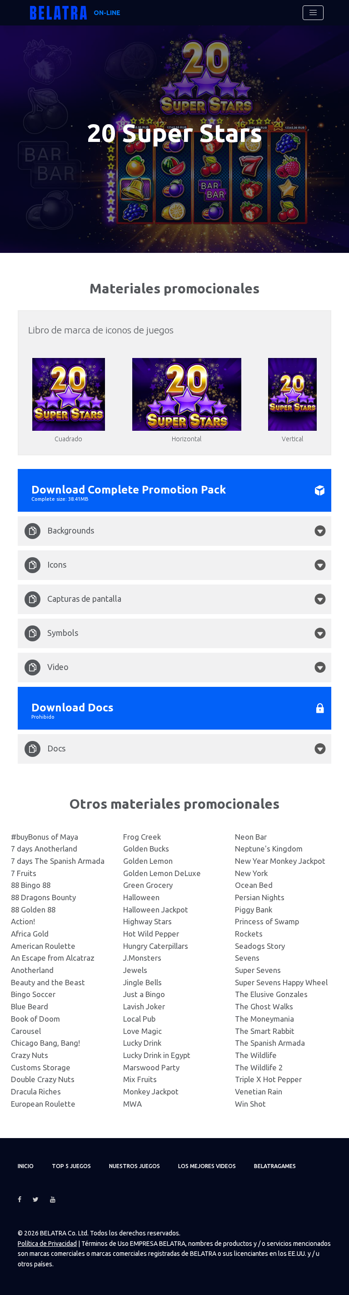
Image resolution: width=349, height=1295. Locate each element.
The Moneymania (264, 1018)
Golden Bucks (146, 848)
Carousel (26, 1031)
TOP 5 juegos (71, 1166)
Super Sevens (258, 970)
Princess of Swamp (267, 921)
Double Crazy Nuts (43, 1079)
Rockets (249, 933)
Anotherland (32, 970)
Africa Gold (30, 933)
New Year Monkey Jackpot (280, 861)
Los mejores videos (207, 1166)
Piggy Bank (253, 909)
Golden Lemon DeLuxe (162, 873)
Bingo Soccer (33, 994)
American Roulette (43, 946)
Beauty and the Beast (48, 982)
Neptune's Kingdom (269, 848)
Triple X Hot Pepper (268, 1079)
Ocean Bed (254, 885)
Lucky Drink (142, 1042)
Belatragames (275, 1166)
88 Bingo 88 (30, 885)
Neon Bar (251, 836)
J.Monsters (142, 957)
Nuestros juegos (134, 1166)
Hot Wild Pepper (151, 933)
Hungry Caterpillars (155, 946)
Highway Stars (147, 921)
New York (251, 873)
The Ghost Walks (264, 1006)
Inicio (26, 1166)
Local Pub (139, 1018)
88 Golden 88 (33, 909)
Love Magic (142, 1031)
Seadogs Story (260, 946)
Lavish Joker (144, 1006)
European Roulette (43, 1103)
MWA (132, 1103)
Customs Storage (40, 1067)
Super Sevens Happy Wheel (281, 982)
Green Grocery (148, 885)
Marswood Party (151, 1067)
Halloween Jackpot (155, 909)
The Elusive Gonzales (271, 994)
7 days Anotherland (44, 848)
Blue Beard (29, 1006)
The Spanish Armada (270, 1042)
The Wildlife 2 (259, 1067)
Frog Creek (142, 836)
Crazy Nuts (29, 1055)
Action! (23, 921)
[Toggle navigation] (313, 12)
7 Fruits (23, 873)
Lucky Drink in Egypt (156, 1055)
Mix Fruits (140, 1079)
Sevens (247, 957)
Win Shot (250, 1103)
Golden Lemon (148, 861)
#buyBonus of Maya (44, 836)
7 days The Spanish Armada (58, 861)
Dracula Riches (36, 1091)
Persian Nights (259, 897)
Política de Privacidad (47, 1243)
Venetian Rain (258, 1091)
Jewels (135, 970)
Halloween (141, 897)
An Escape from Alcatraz (53, 957)
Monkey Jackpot (151, 1091)
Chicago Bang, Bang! (45, 1042)
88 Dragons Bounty (43, 897)
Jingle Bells (142, 982)
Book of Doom (35, 1018)
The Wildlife (256, 1055)
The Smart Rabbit (264, 1031)
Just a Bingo (144, 994)
